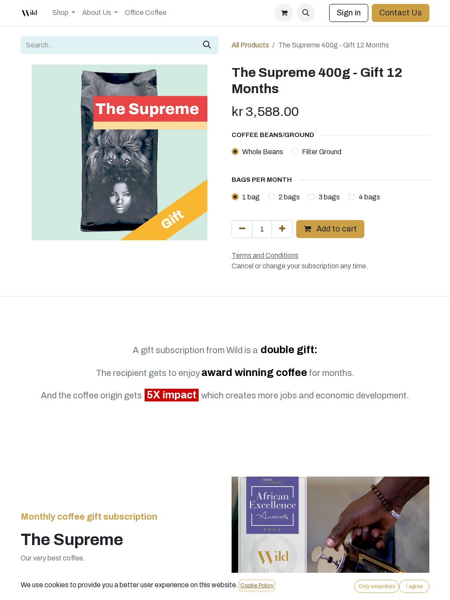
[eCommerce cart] (284, 13)
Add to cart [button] (336, 228)
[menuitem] (64, 13)
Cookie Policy (256, 585)
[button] (306, 13)
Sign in (349, 12)
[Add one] (282, 229)
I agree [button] (414, 586)
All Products (250, 45)
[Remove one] (242, 229)
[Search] (207, 45)
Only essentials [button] (376, 586)
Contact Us (400, 12)
